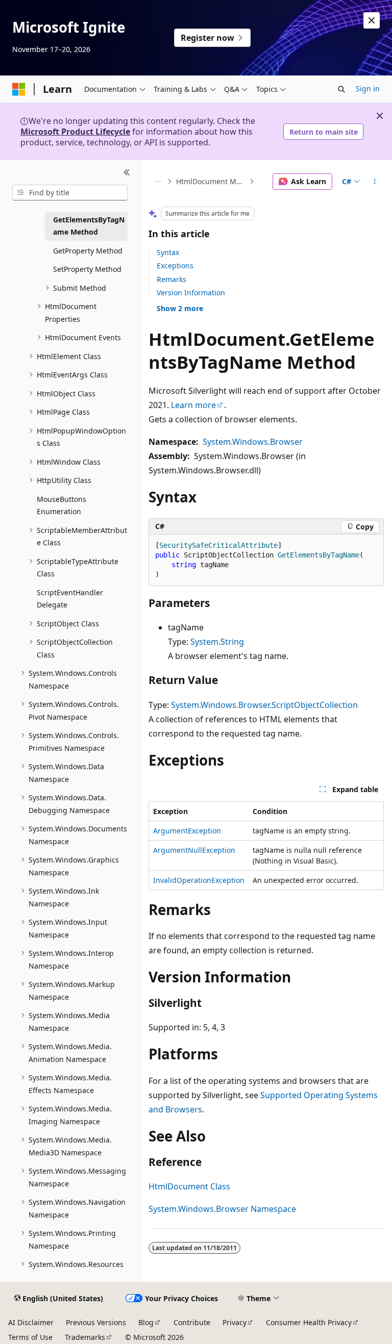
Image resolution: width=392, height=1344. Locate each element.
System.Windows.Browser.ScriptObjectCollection (264, 705)
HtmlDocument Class (189, 1186)
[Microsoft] (19, 89)
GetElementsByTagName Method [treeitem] (89, 226)
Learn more (193, 405)
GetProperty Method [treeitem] (87, 251)
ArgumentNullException (194, 850)
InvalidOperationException (198, 880)
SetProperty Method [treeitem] (87, 269)
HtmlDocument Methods (212, 181)
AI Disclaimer (31, 1322)
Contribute (192, 1322)
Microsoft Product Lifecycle (75, 131)
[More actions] (375, 181)
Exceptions (175, 265)
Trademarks (85, 1337)
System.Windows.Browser (253, 441)
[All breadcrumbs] (157, 181)
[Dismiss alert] (371, 20)
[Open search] (341, 89)
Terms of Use (30, 1337)
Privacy (235, 1322)
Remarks (171, 279)
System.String (217, 641)
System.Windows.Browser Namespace (222, 1208)
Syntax (168, 252)
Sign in (368, 88)
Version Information (191, 292)
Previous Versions (96, 1322)
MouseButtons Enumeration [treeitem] (61, 505)
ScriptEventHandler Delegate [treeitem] (70, 599)
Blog (146, 1322)
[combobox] (70, 193)
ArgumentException (187, 830)
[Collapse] (127, 172)
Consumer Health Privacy (309, 1322)
